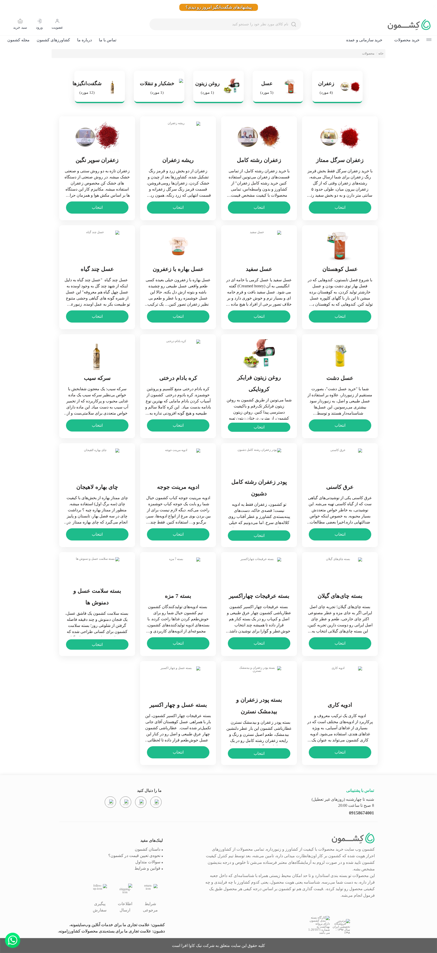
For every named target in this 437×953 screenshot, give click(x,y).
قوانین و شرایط (147, 868)
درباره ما (84, 40)
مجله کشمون (18, 40)
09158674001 (361, 812)
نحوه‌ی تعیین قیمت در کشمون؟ (134, 855)
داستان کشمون (147, 849)
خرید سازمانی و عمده (364, 40)
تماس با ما (107, 40)
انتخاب (340, 207)
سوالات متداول (147, 862)
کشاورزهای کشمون (53, 40)
